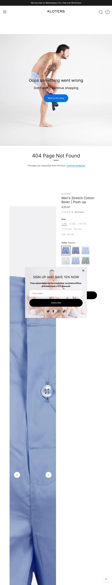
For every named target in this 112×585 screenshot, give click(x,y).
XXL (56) (78, 229)
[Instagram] (58, 311)
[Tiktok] (64, 311)
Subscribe (56, 302)
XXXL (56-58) (67, 234)
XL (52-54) (66, 229)
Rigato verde (85, 260)
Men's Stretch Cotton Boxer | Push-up (77, 200)
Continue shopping (75, 165)
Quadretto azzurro (75, 260)
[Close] (83, 271)
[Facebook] (53, 311)
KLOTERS (66, 194)
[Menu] (5, 12)
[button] (17, 475)
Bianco (65, 260)
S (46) (64, 224)
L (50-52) (82, 224)
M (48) (72, 224)
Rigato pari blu (75, 250)
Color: (68, 243)
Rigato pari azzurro (85, 250)
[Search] (101, 12)
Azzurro (65, 250)
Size (63, 219)
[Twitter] (48, 311)
